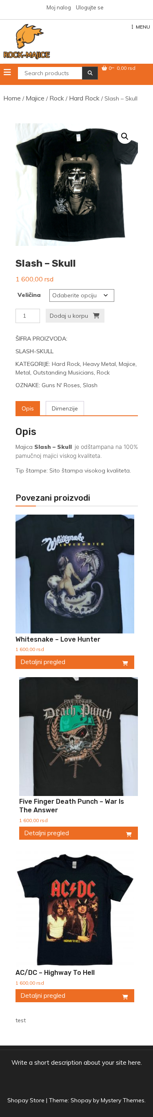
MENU (143, 27)
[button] (125, 136)
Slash (90, 385)
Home (12, 98)
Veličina (29, 295)
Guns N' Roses (61, 385)
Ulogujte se (90, 7)
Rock (56, 98)
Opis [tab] (28, 408)
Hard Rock (84, 98)
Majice (35, 98)
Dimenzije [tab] (65, 408)
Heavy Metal (99, 364)
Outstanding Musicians (63, 372)
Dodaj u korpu (69, 315)
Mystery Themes (122, 1100)
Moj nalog (59, 7)
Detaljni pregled (42, 662)
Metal (23, 372)
